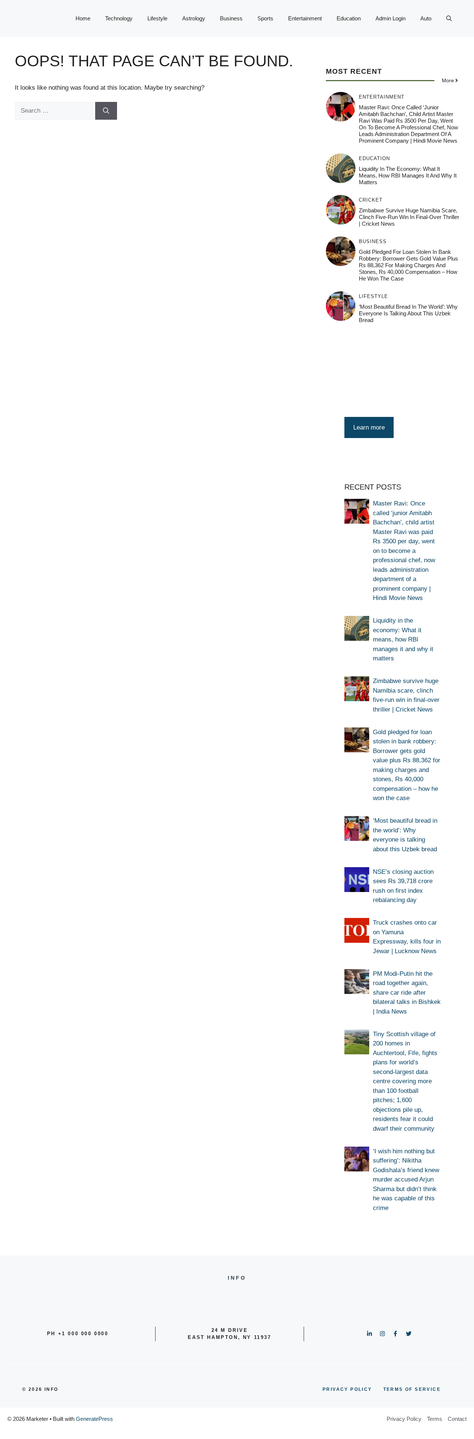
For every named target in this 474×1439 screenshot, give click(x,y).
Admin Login (390, 18)
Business (231, 18)
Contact (457, 1419)
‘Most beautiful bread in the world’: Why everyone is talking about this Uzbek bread (408, 313)
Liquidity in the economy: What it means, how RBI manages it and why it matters (408, 175)
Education (349, 18)
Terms (434, 1419)
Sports (265, 18)
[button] (449, 18)
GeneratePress (94, 1419)
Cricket (371, 200)
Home (83, 18)
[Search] (106, 111)
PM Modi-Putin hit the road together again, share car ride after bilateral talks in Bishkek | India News (407, 992)
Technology (119, 18)
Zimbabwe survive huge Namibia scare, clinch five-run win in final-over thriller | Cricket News (409, 217)
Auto (425, 18)
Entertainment (305, 18)
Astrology (193, 18)
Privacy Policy (404, 1419)
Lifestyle (157, 18)
